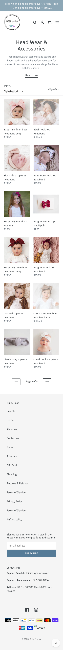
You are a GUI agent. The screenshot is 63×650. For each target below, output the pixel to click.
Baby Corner (35, 639)
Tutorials (12, 456)
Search (11, 411)
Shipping (12, 474)
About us (12, 429)
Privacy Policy (15, 501)
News (10, 447)
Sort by (7, 86)
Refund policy (14, 519)
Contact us (13, 438)
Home (10, 420)
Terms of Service (16, 492)
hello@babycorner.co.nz (36, 573)
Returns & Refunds (18, 483)
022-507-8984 (41, 580)
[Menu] (57, 22)
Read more (31, 75)
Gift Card (12, 465)
